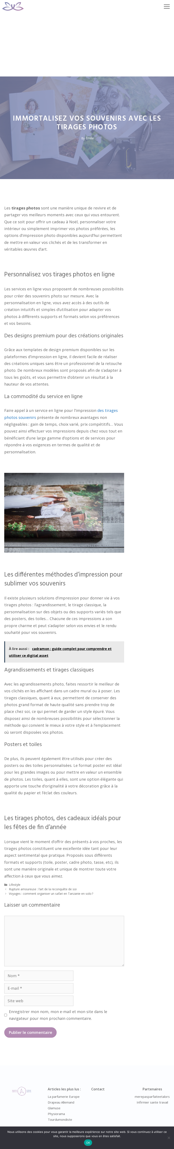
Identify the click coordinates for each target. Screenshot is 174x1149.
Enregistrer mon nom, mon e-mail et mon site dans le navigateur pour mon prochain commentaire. (58, 1015)
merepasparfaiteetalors (152, 1096)
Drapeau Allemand (61, 1102)
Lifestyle (14, 885)
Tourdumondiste (60, 1119)
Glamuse (54, 1108)
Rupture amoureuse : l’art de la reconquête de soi (43, 889)
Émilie (90, 138)
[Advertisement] (87, 44)
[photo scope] (13, 6)
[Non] (169, 1138)
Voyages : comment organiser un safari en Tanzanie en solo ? (51, 894)
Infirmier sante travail (152, 1102)
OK (88, 1142)
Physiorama (56, 1114)
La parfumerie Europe (64, 1096)
